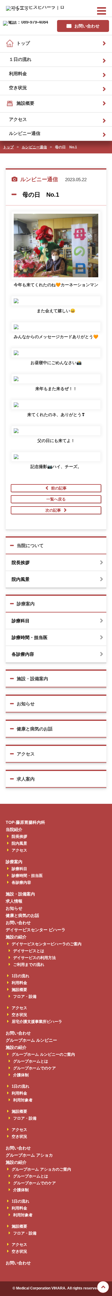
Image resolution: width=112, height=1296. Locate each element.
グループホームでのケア (34, 1068)
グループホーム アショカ (29, 1155)
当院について (30, 545)
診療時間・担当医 (29, 637)
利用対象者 (23, 1100)
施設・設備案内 (32, 678)
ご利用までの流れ (28, 964)
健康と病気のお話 (35, 728)
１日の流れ (20, 59)
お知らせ (26, 703)
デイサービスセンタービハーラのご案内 (47, 944)
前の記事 (59, 488)
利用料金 (18, 73)
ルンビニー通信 (24, 133)
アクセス (18, 119)
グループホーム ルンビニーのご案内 (43, 1054)
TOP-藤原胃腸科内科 (25, 822)
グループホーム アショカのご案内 (41, 1169)
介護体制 (21, 1075)
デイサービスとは (28, 951)
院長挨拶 (21, 562)
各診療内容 (23, 654)
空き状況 (18, 87)
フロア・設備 (24, 996)
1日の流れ (20, 976)
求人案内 (26, 778)
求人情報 (14, 901)
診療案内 (26, 603)
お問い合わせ (86, 26)
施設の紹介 (16, 937)
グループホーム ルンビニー (31, 1040)
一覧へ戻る (56, 499)
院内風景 (21, 579)
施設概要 (25, 103)
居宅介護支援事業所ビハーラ (37, 1021)
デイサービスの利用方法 (34, 957)
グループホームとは (30, 1061)
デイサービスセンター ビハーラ (35, 929)
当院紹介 (14, 829)
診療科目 (21, 620)
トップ (23, 43)
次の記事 (53, 510)
